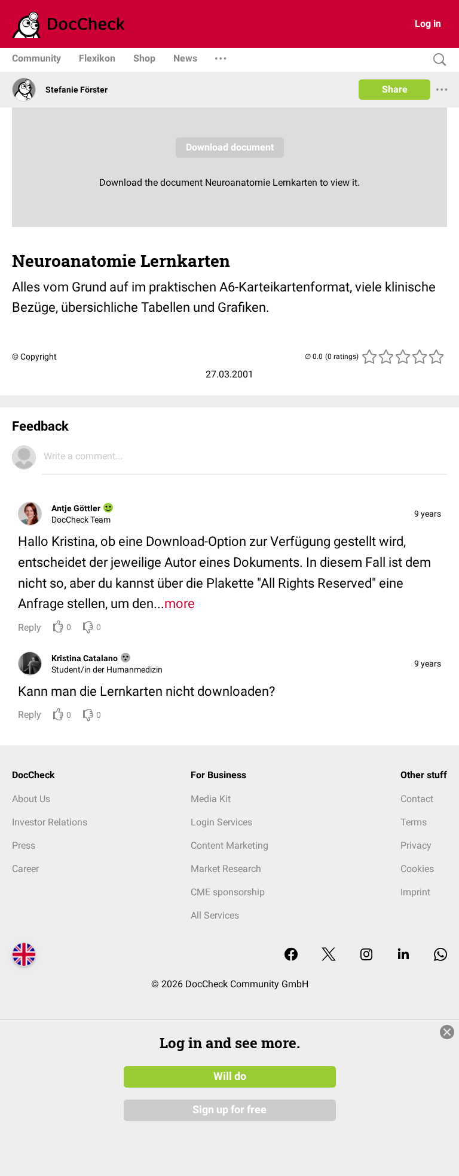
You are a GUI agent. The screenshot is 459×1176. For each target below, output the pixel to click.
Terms (413, 822)
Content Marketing (229, 845)
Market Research (226, 868)
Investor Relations (49, 822)
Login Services (221, 822)
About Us (31, 799)
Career (25, 868)
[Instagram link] (366, 955)
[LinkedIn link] (403, 955)
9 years (427, 513)
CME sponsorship (228, 892)
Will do (229, 1076)
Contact (416, 799)
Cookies (417, 868)
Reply (29, 627)
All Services (215, 915)
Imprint (415, 892)
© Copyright (34, 356)
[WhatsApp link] (440, 955)
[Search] (437, 60)
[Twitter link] (329, 955)
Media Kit (211, 799)
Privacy (416, 845)
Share (395, 89)
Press (23, 845)
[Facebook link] (291, 955)
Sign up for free (229, 1110)
